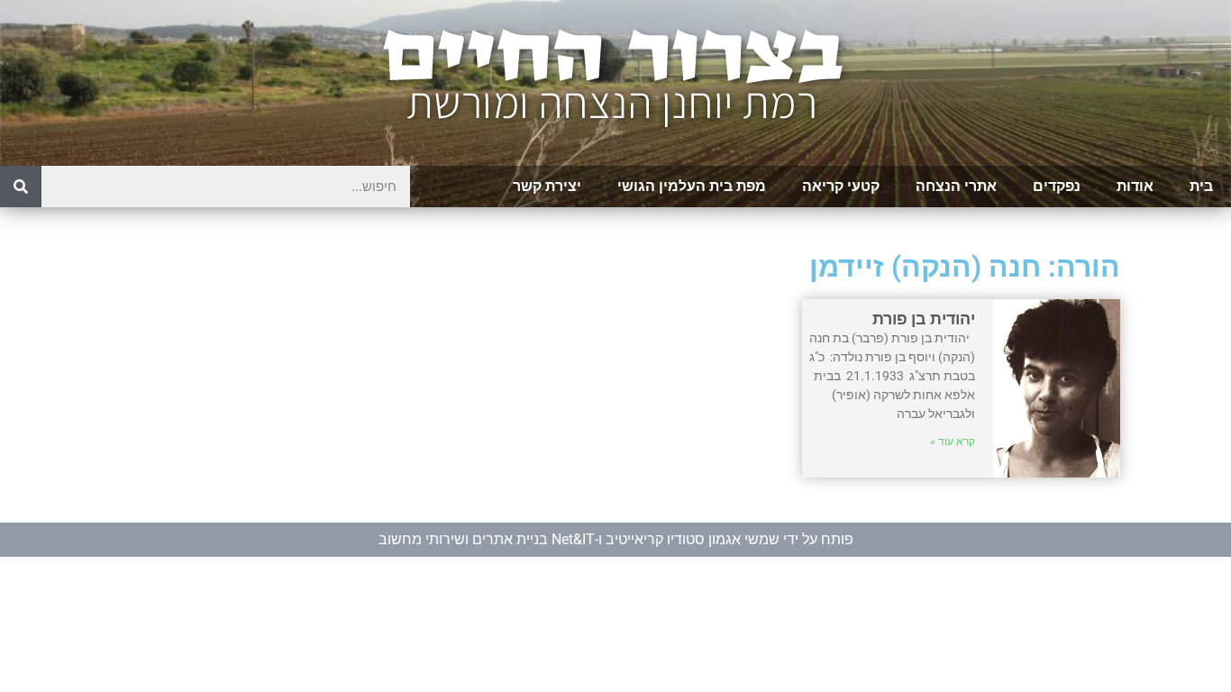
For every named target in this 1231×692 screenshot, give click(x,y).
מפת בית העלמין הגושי (691, 186)
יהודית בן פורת (923, 318)
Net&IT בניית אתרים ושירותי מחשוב (486, 539)
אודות (1135, 186)
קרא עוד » (952, 441)
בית (1201, 186)
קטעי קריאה (841, 186)
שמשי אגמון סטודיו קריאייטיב (693, 539)
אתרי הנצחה (956, 186)
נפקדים (1057, 186)
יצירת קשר (547, 186)
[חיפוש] (20, 186)
